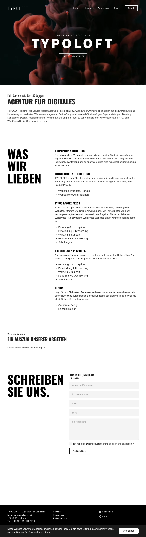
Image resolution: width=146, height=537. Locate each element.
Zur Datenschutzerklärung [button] (38, 532)
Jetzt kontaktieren (73, 56)
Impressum (59, 515)
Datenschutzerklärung (97, 444)
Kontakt (57, 512)
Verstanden (128, 531)
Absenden (79, 451)
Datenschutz (60, 518)
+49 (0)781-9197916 (23, 521)
